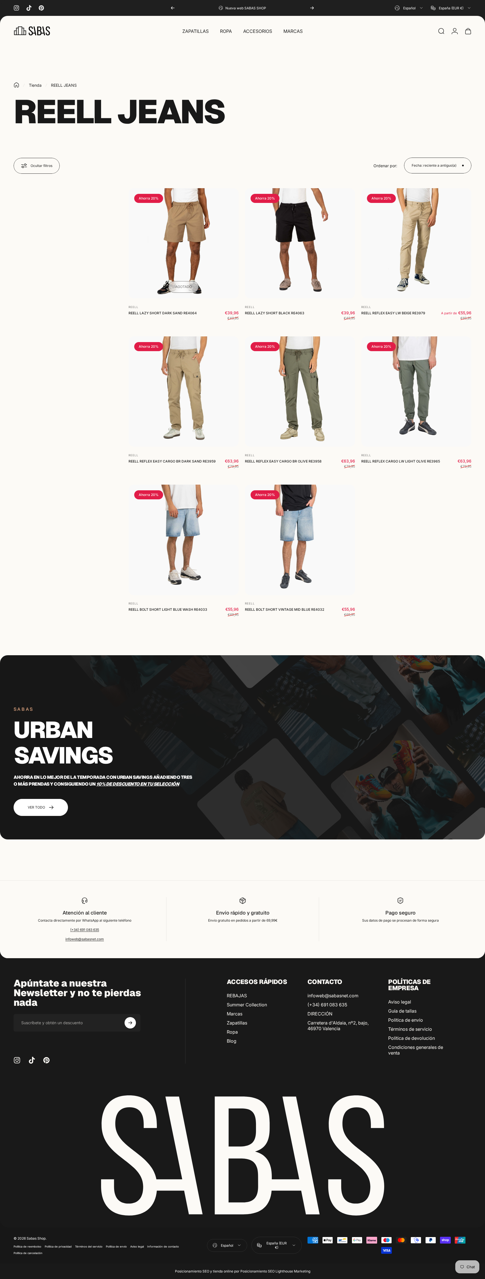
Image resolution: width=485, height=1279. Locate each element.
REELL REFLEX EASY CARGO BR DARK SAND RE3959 (172, 461)
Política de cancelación (28, 1253)
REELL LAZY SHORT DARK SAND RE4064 (163, 313)
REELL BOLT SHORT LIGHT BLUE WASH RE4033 (168, 609)
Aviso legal (399, 1002)
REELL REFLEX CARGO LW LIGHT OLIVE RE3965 (400, 461)
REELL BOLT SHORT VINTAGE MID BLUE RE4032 (284, 609)
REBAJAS (237, 995)
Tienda (35, 85)
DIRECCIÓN (319, 1014)
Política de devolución (411, 1038)
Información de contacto (163, 1246)
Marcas (234, 1014)
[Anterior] (172, 8)
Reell (133, 307)
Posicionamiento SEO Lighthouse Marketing (275, 1271)
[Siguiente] (312, 8)
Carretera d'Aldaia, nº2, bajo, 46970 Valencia (338, 1025)
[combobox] (409, 8)
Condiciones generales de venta (415, 1050)
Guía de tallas (402, 1011)
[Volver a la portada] (16, 85)
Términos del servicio (88, 1246)
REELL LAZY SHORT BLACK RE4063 (274, 313)
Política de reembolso (27, 1246)
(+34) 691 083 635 (84, 930)
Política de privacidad (58, 1246)
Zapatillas (237, 1023)
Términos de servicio (410, 1029)
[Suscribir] (130, 1022)
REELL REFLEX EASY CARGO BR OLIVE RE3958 (283, 461)
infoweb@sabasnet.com (84, 939)
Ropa (232, 1032)
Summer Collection (247, 1004)
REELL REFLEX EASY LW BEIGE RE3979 (393, 313)
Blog (231, 1041)
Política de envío (405, 1020)
